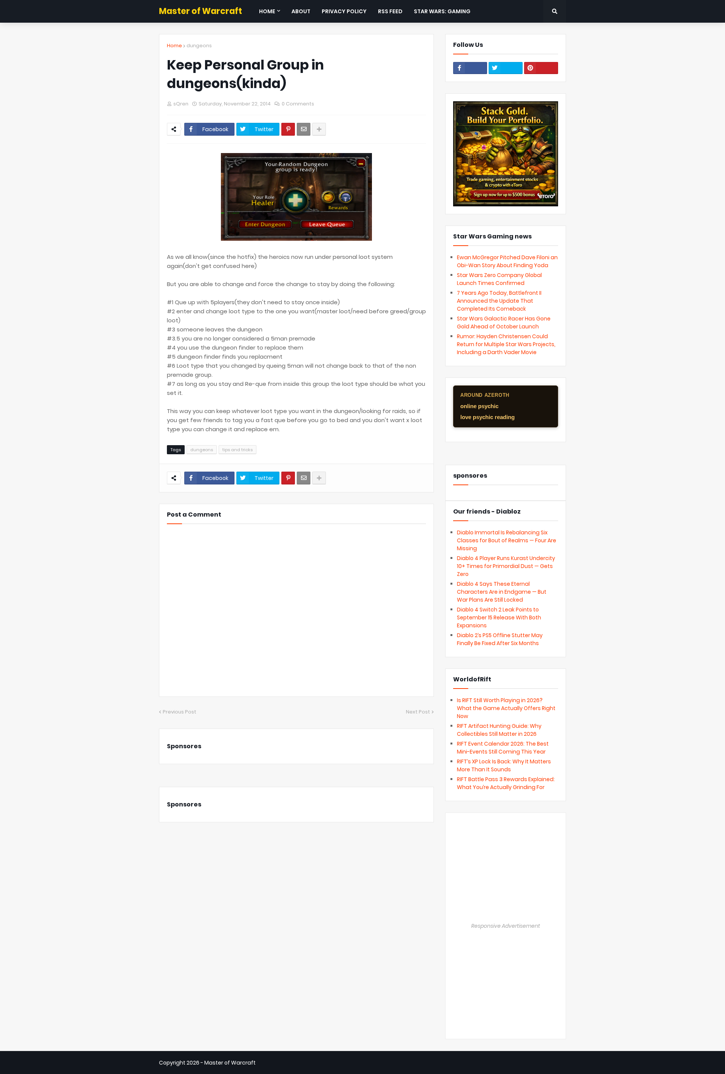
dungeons (199, 45)
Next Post (418, 711)
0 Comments (298, 103)
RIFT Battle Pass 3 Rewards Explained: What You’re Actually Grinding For (506, 783)
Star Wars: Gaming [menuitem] (442, 11)
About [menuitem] (301, 11)
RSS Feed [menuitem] (390, 11)
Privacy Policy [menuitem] (344, 11)
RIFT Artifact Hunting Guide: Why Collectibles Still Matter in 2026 (499, 730)
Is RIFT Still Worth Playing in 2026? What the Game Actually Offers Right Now (506, 708)
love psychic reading (487, 417)
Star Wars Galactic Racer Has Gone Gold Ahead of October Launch (504, 322)
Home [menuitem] (267, 11)
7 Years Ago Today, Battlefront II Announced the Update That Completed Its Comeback (499, 301)
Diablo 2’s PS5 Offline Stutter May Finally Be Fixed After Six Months (500, 639)
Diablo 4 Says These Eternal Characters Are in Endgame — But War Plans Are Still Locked (501, 592)
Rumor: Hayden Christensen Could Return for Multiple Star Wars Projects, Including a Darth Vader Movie (506, 344)
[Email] (303, 129)
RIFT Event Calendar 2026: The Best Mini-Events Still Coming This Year (503, 747)
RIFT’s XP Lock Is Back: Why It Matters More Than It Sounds (504, 765)
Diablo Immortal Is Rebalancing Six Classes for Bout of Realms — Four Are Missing (506, 540)
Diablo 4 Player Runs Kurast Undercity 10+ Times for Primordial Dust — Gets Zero (506, 566)
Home (174, 45)
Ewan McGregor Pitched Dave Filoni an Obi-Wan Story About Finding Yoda (507, 261)
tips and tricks (237, 450)
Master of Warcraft (200, 11)
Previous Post (179, 711)
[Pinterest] (288, 129)
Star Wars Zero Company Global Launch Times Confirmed (499, 279)
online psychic (479, 406)
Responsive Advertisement (505, 926)
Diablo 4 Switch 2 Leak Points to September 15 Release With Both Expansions (499, 617)
